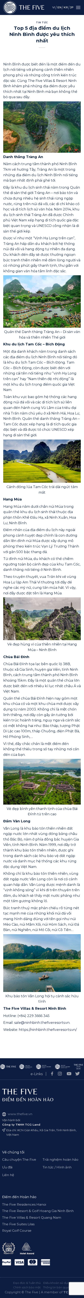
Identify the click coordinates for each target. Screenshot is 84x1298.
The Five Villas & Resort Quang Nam (31, 1217)
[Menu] (78, 7)
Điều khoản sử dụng (57, 1283)
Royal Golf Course (16, 1230)
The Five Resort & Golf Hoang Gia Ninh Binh (38, 1211)
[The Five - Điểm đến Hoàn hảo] (23, 7)
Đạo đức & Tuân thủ (27, 1283)
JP (71, 7)
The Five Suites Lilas (18, 1224)
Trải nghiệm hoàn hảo (60, 1159)
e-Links (37, 1074)
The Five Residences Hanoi (24, 1204)
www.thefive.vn (20, 1114)
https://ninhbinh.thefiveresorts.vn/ (48, 1030)
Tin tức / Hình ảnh (57, 1167)
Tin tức (42, 22)
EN (59, 7)
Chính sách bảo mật (27, 1287)
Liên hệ (8, 1175)
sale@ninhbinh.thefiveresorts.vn (42, 1023)
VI (53, 7)
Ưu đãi (7, 1167)
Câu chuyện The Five (19, 1159)
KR (66, 7)
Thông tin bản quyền (57, 1287)
